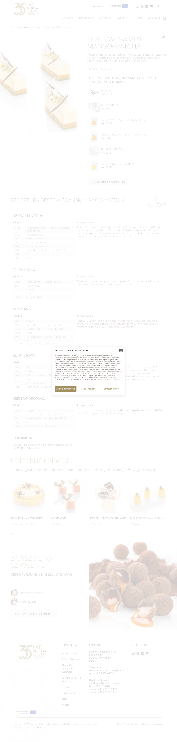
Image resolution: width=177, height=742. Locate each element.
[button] (121, 350)
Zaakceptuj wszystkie (65, 389)
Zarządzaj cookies (111, 389)
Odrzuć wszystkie (88, 389)
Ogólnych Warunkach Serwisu (107, 380)
